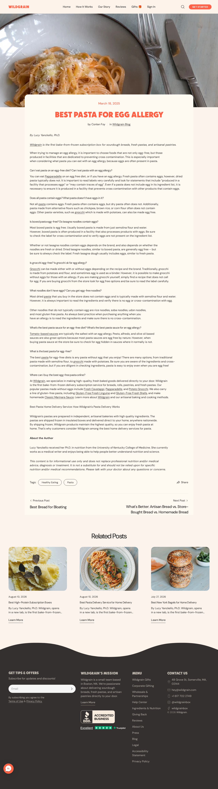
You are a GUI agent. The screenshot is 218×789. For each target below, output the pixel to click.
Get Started (200, 6)
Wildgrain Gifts (141, 679)
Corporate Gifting (143, 686)
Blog (135, 739)
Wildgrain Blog (121, 124)
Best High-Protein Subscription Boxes (30, 602)
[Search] (182, 6)
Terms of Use (16, 701)
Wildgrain (36, 145)
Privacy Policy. (34, 701)
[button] (8, 768)
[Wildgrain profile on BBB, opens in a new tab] (104, 716)
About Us (138, 726)
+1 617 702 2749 (181, 696)
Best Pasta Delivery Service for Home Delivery (106, 602)
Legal (135, 745)
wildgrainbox (180, 708)
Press (135, 733)
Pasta (69, 481)
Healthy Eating (48, 481)
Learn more (16, 620)
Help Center (139, 702)
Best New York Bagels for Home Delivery (174, 602)
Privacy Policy (141, 761)
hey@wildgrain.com (184, 690)
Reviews (137, 720)
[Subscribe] (71, 688)
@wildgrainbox (181, 702)
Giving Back (139, 714)
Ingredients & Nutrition (146, 708)
